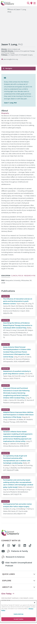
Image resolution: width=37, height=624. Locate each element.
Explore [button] (6, 581)
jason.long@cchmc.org (10, 59)
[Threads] (19, 545)
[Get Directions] (31, 3)
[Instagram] (8, 545)
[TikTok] (30, 545)
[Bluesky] (14, 545)
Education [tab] (5, 275)
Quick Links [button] (8, 574)
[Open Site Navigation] (34, 3)
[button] (28, 3)
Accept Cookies (18, 619)
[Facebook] (3, 545)
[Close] (35, 603)
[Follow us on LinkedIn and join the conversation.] (24, 545)
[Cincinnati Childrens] (18, 533)
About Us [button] (7, 587)
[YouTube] (3, 551)
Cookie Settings (18, 614)
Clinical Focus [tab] (17, 275)
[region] (18, 612)
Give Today (6, 594)
